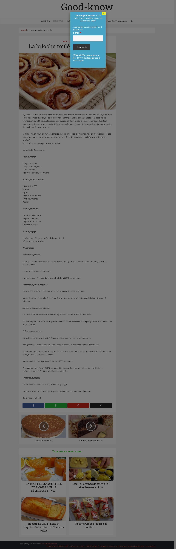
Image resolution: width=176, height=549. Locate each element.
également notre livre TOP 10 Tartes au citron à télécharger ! (88, 38)
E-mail (77, 32)
